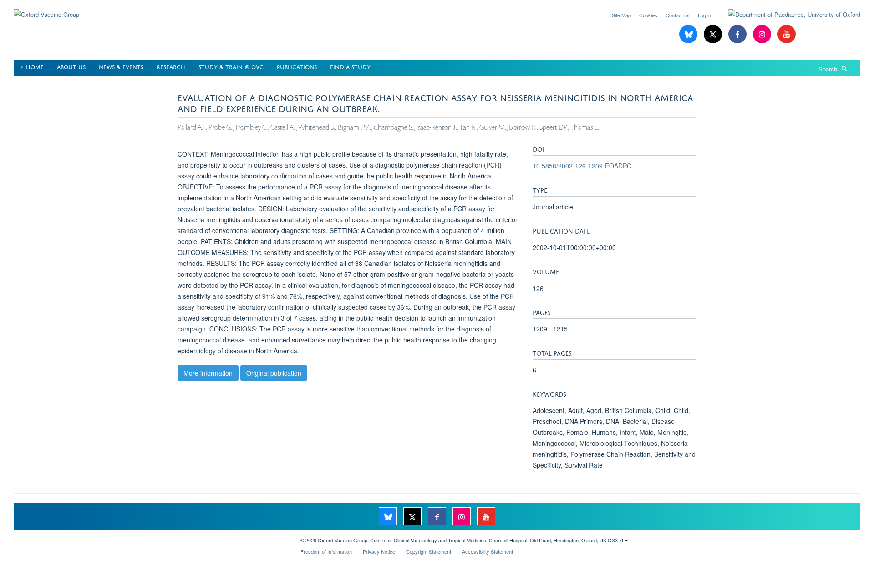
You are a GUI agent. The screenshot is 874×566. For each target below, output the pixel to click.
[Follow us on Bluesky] (689, 34)
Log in (704, 15)
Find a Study (350, 66)
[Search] (844, 68)
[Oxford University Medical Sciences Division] (150, 537)
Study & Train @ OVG (231, 66)
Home (35, 66)
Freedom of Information (326, 551)
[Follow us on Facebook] (738, 34)
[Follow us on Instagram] (763, 34)
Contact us (678, 15)
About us (71, 66)
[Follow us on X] (714, 34)
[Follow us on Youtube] (786, 34)
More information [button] (208, 372)
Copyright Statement (428, 551)
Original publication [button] (273, 372)
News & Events (121, 66)
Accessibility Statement (487, 551)
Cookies (648, 15)
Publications (297, 66)
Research (171, 66)
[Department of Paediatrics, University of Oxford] (787, 14)
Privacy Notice (379, 551)
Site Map (621, 15)
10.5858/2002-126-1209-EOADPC (582, 165)
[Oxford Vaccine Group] (46, 9)
